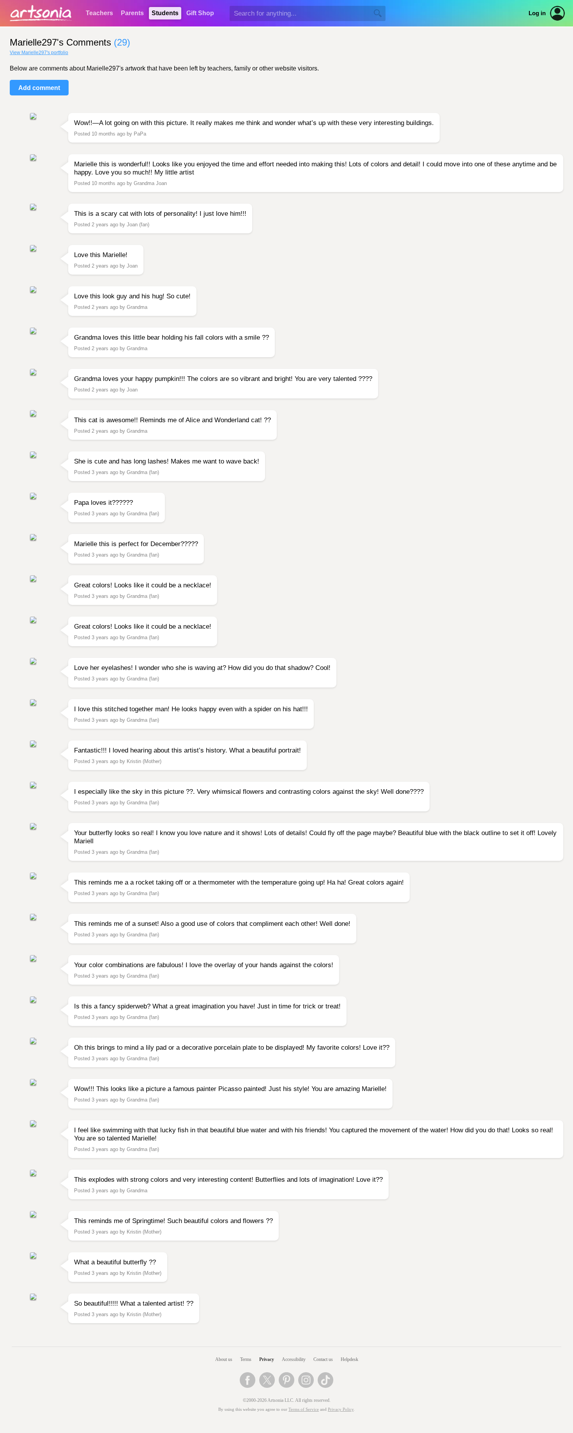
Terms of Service (303, 1409)
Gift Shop (200, 13)
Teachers (99, 13)
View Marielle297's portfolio (39, 52)
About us (223, 1359)
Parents (132, 13)
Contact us (323, 1359)
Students (165, 13)
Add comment (39, 88)
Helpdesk (349, 1359)
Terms (245, 1359)
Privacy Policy (341, 1409)
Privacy (266, 1359)
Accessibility (294, 1359)
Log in (537, 13)
